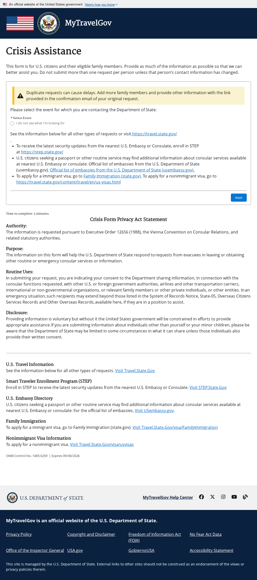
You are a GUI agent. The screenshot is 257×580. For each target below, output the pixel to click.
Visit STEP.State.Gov (208, 387)
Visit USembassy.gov (154, 410)
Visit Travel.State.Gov (135, 370)
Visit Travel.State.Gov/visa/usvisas (102, 444)
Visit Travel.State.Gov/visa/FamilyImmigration (175, 427)
